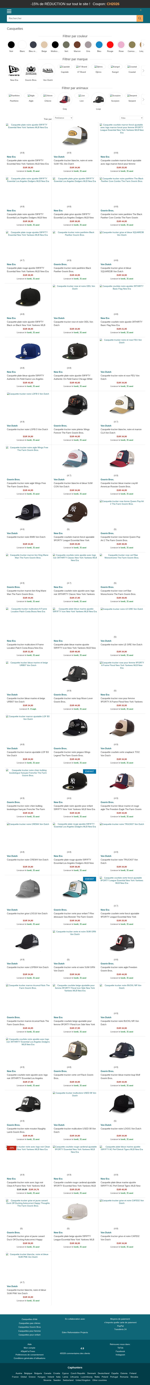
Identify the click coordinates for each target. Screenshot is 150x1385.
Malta (97, 1377)
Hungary (42, 1377)
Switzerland (68, 1380)
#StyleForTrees (28, 1351)
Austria (19, 1373)
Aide (30, 1344)
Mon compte (29, 1348)
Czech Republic (78, 1373)
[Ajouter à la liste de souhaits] (46, 145)
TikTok (120, 1348)
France (15, 1377)
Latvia (65, 1377)
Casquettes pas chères (29, 1323)
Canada (47, 1373)
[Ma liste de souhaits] (131, 11)
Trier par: (48, 119)
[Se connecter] (123, 11)
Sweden (57, 1380)
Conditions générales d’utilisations (29, 1358)
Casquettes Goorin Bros (29, 1327)
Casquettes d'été (29, 1319)
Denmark (91, 1373)
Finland (132, 1373)
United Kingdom (83, 1380)
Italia (58, 1377)
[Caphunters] (46, 11)
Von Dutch (59, 157)
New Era (11, 157)
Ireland (51, 1377)
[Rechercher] (140, 18)
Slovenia (47, 1380)
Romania (124, 1377)
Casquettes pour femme (29, 1331)
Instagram (120, 1354)
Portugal (114, 1377)
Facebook (120, 1351)
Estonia (124, 1373)
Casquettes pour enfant (29, 1335)
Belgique (28, 1373)
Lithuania (74, 1377)
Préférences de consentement (30, 1354)
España (115, 1373)
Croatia (56, 1373)
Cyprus (65, 1373)
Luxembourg (86, 1377)
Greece (32, 1377)
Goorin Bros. (107, 210)
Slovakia (134, 1377)
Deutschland (103, 1373)
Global (24, 1377)
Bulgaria (38, 1373)
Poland (105, 1377)
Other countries (99, 1380)
